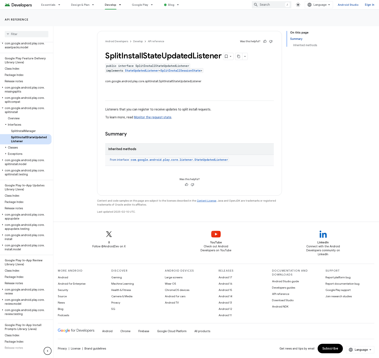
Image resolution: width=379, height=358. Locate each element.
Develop (110, 5)
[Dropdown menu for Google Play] (153, 4)
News (61, 302)
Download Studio (283, 300)
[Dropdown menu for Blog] (179, 4)
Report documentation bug (342, 283)
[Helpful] (265, 41)
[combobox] (271, 4)
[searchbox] (26, 34)
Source (62, 296)
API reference (17, 19)
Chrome (125, 331)
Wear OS (170, 283)
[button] (26, 45)
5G (113, 309)
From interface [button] (169, 160)
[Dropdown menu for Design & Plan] (94, 4)
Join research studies (339, 296)
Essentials (48, 5)
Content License (206, 200)
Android (63, 277)
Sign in (369, 5)
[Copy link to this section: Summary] (131, 134)
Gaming (116, 277)
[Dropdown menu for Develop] (121, 4)
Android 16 (225, 283)
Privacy (115, 302)
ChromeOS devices (177, 290)
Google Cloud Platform (172, 331)
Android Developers (116, 41)
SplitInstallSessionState (180, 70)
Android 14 (225, 296)
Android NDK (280, 306)
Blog (171, 5)
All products (202, 331)
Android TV (172, 302)
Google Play (140, 5)
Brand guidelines (95, 348)
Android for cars (175, 296)
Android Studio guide (285, 281)
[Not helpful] (271, 41)
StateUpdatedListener (142, 70)
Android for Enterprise (71, 283)
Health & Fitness (121, 290)
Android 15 (225, 290)
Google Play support (338, 290)
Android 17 (225, 277)
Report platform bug (338, 277)
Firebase (143, 331)
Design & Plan (80, 5)
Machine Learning (122, 283)
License (76, 348)
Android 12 (225, 309)
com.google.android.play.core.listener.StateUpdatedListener (179, 160)
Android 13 (225, 302)
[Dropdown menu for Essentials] (61, 4)
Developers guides (283, 287)
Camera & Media (121, 296)
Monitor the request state (152, 117)
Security (63, 290)
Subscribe (330, 349)
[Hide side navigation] (48, 351)
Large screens (173, 277)
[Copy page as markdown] (238, 56)
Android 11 (225, 315)
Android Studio (348, 5)
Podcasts (63, 315)
